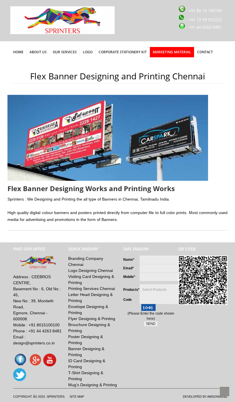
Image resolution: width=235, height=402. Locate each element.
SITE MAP (77, 396)
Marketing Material (172, 52)
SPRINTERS (55, 396)
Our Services (65, 52)
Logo (88, 52)
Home (18, 52)
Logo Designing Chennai (90, 270)
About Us (38, 52)
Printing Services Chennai (91, 288)
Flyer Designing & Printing (91, 318)
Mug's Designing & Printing (92, 385)
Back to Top (224, 391)
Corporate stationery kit (123, 52)
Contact (205, 52)
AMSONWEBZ (217, 396)
